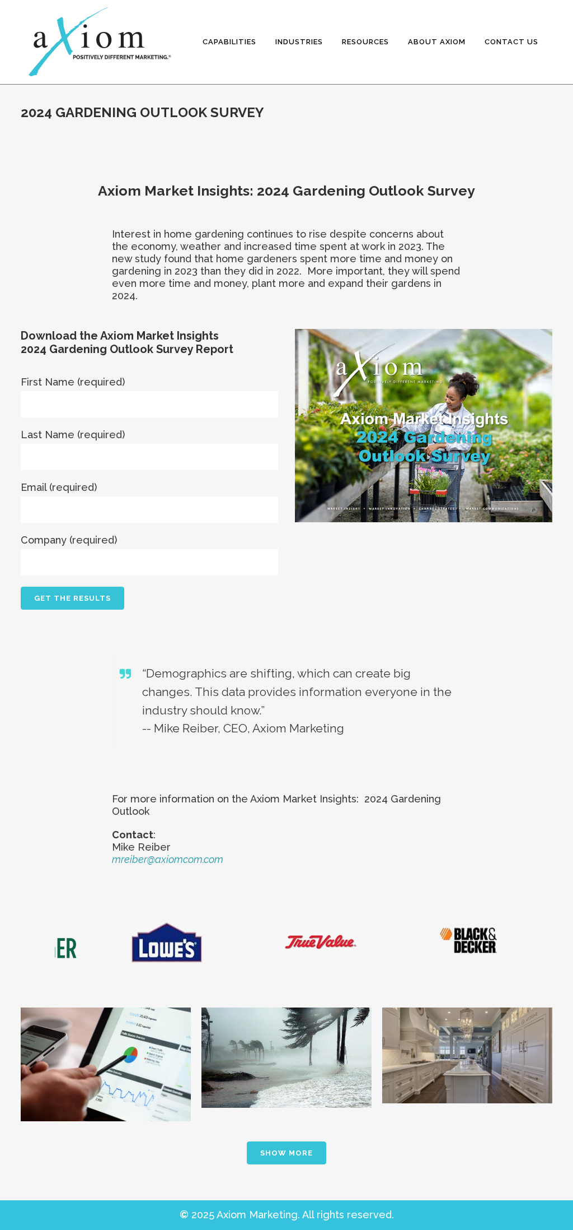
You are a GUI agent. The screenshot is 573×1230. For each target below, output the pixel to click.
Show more (286, 1153)
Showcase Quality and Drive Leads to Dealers (467, 1039)
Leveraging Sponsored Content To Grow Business (106, 1041)
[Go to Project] (106, 1109)
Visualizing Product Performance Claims (286, 1039)
